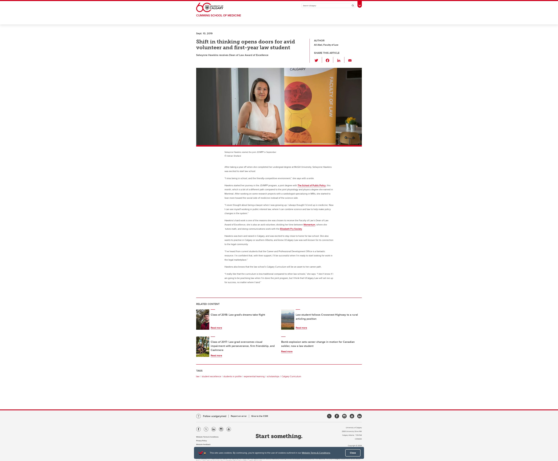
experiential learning (254, 376)
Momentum (309, 224)
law (198, 376)
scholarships (273, 376)
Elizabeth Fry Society (291, 228)
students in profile (232, 376)
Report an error (239, 416)
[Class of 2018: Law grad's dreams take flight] (202, 319)
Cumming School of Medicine (218, 15)
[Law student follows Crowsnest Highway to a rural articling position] (287, 319)
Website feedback (203, 444)
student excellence (211, 376)
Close (353, 452)
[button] (318, 60)
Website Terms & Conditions (316, 452)
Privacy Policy (201, 440)
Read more (216, 327)
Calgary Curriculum (291, 376)
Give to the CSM (259, 416)
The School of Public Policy (312, 185)
